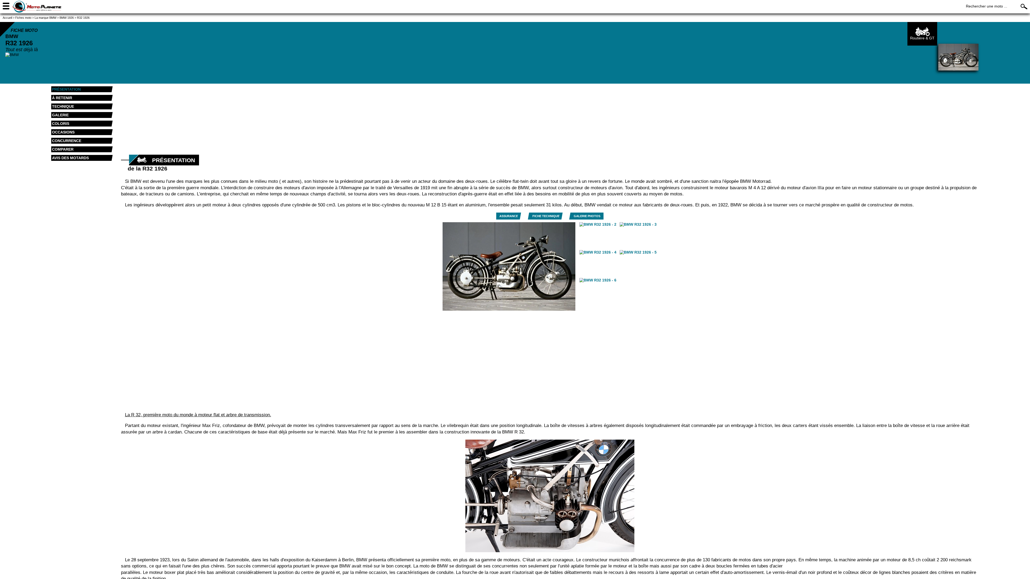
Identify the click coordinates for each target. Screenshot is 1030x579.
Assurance (508, 216)
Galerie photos (587, 216)
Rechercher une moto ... (986, 6)
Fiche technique (546, 216)
